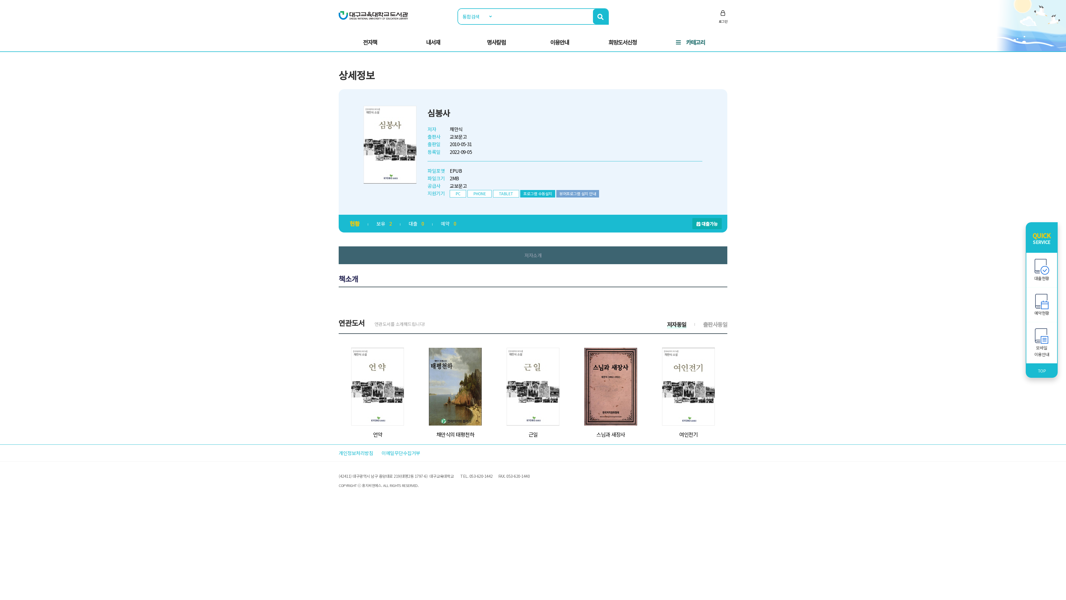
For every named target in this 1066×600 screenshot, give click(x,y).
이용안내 (559, 42)
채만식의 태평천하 (455, 434)
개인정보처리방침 (356, 452)
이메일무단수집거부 (400, 452)
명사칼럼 (496, 42)
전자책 (370, 42)
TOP (1042, 371)
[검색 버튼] (600, 16)
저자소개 (533, 255)
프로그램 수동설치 (537, 193)
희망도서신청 (623, 42)
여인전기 (688, 434)
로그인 (723, 21)
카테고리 (695, 42)
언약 (377, 434)
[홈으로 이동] (373, 14)
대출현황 (1041, 278)
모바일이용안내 (1041, 351)
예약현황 (1041, 313)
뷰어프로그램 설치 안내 (577, 193)
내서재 (433, 42)
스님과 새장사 (610, 434)
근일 (533, 434)
